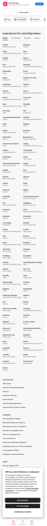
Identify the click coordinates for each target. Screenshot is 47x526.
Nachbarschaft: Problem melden (14, 407)
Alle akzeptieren (22, 500)
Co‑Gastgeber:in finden (11, 450)
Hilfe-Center (7, 384)
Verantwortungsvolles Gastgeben (15, 442)
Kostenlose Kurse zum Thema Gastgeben (17, 446)
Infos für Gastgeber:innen (12, 434)
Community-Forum (9, 438)
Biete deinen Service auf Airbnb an (15, 427)
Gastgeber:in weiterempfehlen (13, 454)
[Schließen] (1, 4)
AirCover (6, 391)
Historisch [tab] (27, 38)
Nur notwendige (23, 506)
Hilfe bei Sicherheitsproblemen (13, 388)
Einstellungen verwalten (22, 512)
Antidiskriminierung (10, 395)
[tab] (7, 19)
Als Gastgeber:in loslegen (12, 419)
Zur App (39, 4)
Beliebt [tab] (5, 38)
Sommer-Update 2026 (10, 466)
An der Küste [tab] (15, 38)
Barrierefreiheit (8, 399)
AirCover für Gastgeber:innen (13, 431)
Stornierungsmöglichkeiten (12, 403)
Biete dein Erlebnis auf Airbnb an (14, 423)
